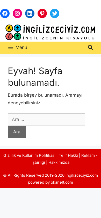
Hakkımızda (58, 162)
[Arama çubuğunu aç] (90, 48)
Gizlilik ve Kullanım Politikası (29, 155)
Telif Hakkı (68, 155)
